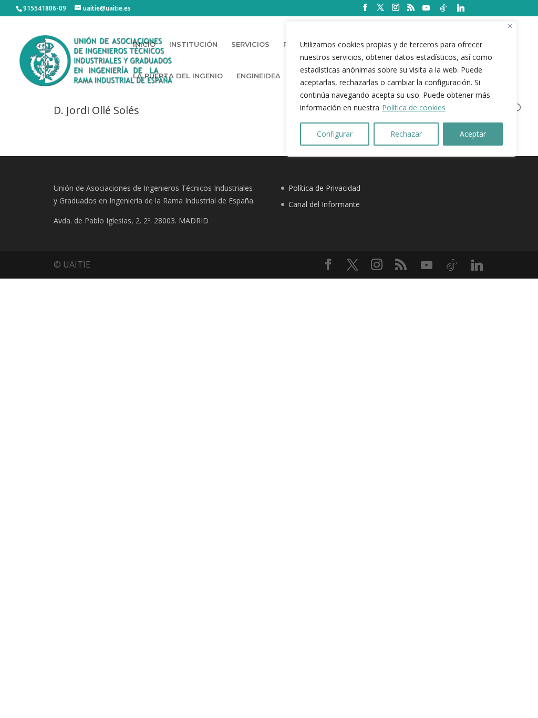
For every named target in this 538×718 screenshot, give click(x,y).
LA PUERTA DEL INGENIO (178, 76)
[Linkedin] (460, 8)
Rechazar (406, 134)
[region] (401, 89)
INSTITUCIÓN (193, 44)
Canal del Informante (324, 204)
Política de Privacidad (324, 188)
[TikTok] (443, 8)
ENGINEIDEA (258, 76)
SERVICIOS (250, 44)
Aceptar (473, 134)
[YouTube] (426, 8)
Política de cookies (414, 107)
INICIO (144, 44)
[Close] (510, 26)
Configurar (335, 134)
